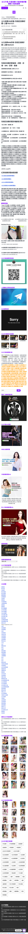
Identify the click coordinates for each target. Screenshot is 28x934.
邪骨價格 (12, 216)
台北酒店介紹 (4, 685)
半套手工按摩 (4, 695)
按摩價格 (17, 212)
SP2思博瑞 (4, 609)
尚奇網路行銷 (4, 621)
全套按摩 (18, 205)
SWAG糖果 (4, 611)
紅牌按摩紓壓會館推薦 (8, 38)
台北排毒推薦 (6, 862)
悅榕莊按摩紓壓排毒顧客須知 (9, 36)
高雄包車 (3, 668)
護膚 (11, 891)
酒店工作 (3, 691)
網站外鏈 (3, 662)
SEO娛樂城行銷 (5, 680)
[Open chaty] (24, 930)
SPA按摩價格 (13, 205)
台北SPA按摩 (13, 206)
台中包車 (3, 673)
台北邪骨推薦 (4, 212)
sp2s (2, 642)
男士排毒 (5, 887)
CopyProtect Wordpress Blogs (18, 933)
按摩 (14, 212)
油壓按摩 (14, 214)
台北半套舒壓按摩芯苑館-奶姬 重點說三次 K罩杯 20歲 (13, 580)
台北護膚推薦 (17, 211)
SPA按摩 (7, 205)
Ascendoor (13, 930)
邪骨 (8, 216)
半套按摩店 (14, 26)
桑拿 (4, 214)
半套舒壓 (19, 847)
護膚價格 (5, 216)
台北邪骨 (23, 211)
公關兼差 (3, 654)
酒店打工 (3, 706)
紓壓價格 (22, 214)
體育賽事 (3, 595)
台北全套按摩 (19, 206)
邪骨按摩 (3, 688)
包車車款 (3, 632)
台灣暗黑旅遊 (4, 619)
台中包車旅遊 (4, 667)
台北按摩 (8, 208)
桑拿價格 (7, 214)
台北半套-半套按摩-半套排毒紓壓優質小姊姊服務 (14, 3)
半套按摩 (23, 205)
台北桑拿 (6, 209)
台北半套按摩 (15, 854)
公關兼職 (3, 655)
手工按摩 (21, 873)
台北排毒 (19, 208)
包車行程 (3, 634)
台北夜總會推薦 (5, 686)
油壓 (11, 214)
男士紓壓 (12, 887)
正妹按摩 (3, 700)
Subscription (4, 7)
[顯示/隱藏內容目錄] (23, 30)
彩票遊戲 (3, 596)
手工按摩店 (5, 876)
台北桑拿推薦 (11, 209)
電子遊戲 (3, 591)
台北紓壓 (14, 865)
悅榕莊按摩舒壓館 (4, 203)
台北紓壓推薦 (6, 211)
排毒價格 (5, 880)
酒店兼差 (3, 650)
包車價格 (3, 629)
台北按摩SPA (5, 858)
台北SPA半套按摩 (5, 206)
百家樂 (3, 590)
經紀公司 (3, 623)
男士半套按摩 (13, 884)
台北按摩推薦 (13, 208)
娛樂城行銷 (4, 678)
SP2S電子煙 (4, 614)
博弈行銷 (3, 677)
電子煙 (3, 588)
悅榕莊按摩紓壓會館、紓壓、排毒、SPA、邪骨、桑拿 (14, 34)
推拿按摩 (3, 618)
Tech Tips (10, 933)
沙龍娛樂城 (4, 603)
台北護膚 (11, 211)
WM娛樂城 (3, 601)
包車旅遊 (3, 636)
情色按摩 (10, 212)
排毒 (21, 212)
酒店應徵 (3, 652)
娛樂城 (3, 587)
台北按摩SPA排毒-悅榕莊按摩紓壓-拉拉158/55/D (13, 252)
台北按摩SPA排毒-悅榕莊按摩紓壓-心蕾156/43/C (14, 32)
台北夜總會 (4, 682)
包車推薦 (3, 628)
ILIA (2, 644)
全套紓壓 (5, 847)
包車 (2, 626)
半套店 (3, 698)
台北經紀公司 (4, 709)
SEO (2, 647)
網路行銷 (3, 646)
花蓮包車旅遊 (4, 664)
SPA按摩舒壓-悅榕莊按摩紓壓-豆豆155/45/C (12, 247)
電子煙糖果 (4, 608)
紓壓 (18, 214)
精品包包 (3, 641)
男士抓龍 (21, 884)
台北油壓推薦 (18, 209)
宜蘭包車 (3, 670)
